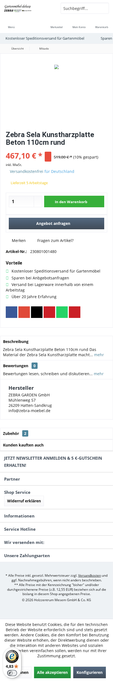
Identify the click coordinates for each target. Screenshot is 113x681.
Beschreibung (16, 341)
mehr (98, 354)
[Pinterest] (49, 312)
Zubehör (14, 433)
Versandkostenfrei (26, 171)
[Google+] (24, 312)
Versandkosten (89, 575)
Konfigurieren (90, 672)
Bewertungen (15, 365)
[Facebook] (11, 312)
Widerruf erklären (24, 500)
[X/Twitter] (37, 312)
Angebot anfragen (53, 223)
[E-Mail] (74, 312)
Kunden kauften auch (23, 445)
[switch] (12, 673)
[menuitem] (11, 23)
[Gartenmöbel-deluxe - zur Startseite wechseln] (28, 8)
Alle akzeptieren (52, 672)
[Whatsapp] (62, 312)
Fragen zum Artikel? (55, 240)
